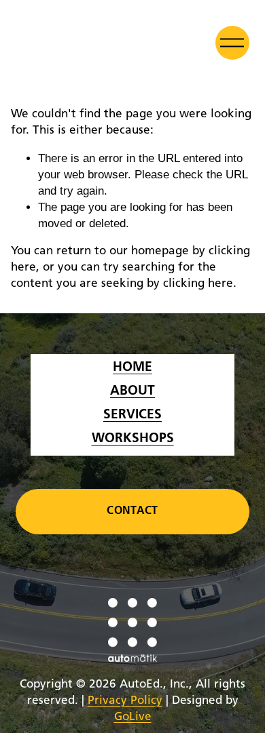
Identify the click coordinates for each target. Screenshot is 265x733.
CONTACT (132, 511)
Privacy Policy (125, 701)
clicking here (198, 284)
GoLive (133, 717)
